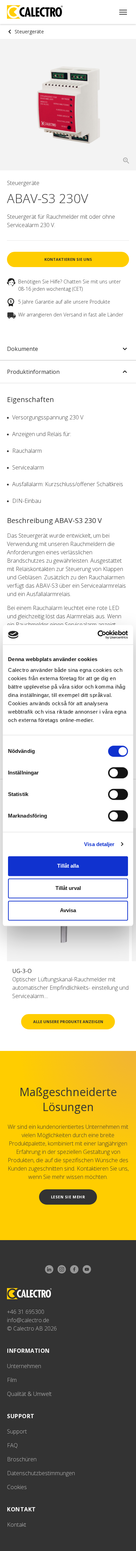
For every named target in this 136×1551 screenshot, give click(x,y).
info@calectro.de (28, 1320)
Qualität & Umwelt (29, 1394)
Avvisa (68, 910)
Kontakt (16, 1524)
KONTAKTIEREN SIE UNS (68, 259)
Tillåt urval (68, 888)
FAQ (12, 1445)
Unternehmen (24, 1366)
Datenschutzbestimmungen (41, 1473)
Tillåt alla (68, 866)
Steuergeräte (29, 31)
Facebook (74, 1270)
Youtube (87, 1270)
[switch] (118, 772)
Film (12, 1380)
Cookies (17, 1487)
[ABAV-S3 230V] (68, 104)
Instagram (62, 1270)
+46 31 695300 (25, 1312)
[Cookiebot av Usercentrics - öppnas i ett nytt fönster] (98, 634)
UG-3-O (22, 971)
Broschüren (22, 1459)
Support (17, 1431)
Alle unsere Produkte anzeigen (68, 1021)
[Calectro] (35, 12)
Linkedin (49, 1270)
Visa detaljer (99, 844)
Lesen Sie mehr (68, 1196)
